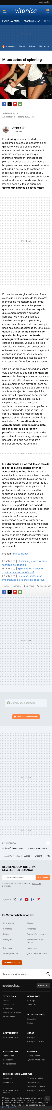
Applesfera (8, 1008)
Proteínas (7, 928)
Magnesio (10, 46)
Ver (27, 716)
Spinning (30, 586)
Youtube (26, 899)
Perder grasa (33, 948)
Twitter (10, 104)
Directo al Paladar (11, 1037)
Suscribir (43, 877)
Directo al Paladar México (11, 1091)
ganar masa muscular (37, 953)
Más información (9, 1107)
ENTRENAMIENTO (11, 21)
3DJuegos (31, 1000)
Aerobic (17, 586)
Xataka (6, 1000)
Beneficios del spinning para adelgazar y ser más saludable (27, 848)
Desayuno (8, 939)
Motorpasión (32, 1037)
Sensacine (31, 1019)
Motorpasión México (36, 1090)
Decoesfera (8, 1060)
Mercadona (44, 46)
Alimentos (31, 928)
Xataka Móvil (8, 1004)
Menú (4, 13)
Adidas (32, 46)
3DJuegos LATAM (35, 1078)
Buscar (48, 974)
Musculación (9, 923)
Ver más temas (12, 963)
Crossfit (38, 856)
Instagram (32, 899)
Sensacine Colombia (36, 1086)
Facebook (4, 104)
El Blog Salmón (33, 1056)
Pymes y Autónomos (36, 1060)
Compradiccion (9, 1064)
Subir (41, 985)
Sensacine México (35, 1082)
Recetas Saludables (36, 934)
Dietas (6, 934)
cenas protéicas (10, 953)
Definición (7, 948)
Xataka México (9, 1078)
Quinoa (27, 856)
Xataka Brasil (8, 1082)
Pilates (22, 46)
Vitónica (26, 10)
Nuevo (47, 13)
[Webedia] (45, 2)
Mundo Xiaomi (9, 1017)
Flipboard (15, 104)
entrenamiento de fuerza (35, 941)
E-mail (20, 104)
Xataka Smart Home (12, 1012)
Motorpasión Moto (35, 1041)
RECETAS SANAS (32, 21)
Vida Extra (31, 1004)
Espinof (30, 1023)
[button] (18, 127)
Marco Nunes (21, 553)
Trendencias (8, 1056)
